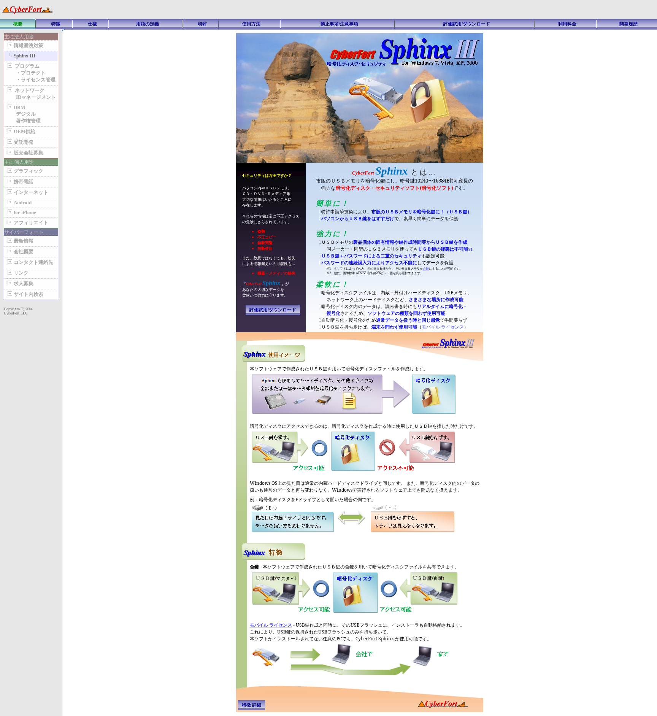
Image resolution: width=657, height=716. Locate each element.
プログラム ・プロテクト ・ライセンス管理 (31, 73)
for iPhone (25, 212)
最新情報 (23, 241)
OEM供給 (24, 131)
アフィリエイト (31, 222)
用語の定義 (147, 24)
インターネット (31, 192)
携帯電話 (23, 181)
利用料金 (567, 24)
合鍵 (426, 268)
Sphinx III (24, 56)
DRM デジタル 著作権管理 (23, 114)
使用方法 (251, 24)
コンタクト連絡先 (33, 262)
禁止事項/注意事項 (339, 24)
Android (23, 202)
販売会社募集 (28, 153)
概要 (17, 24)
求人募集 (23, 283)
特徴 (55, 24)
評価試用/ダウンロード (466, 24)
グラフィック (28, 171)
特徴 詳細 (251, 705)
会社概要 (23, 251)
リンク (21, 273)
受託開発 (23, 142)
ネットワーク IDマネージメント (31, 93)
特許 (202, 24)
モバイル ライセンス (443, 327)
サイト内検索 (28, 294)
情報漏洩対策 (28, 45)
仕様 (92, 24)
